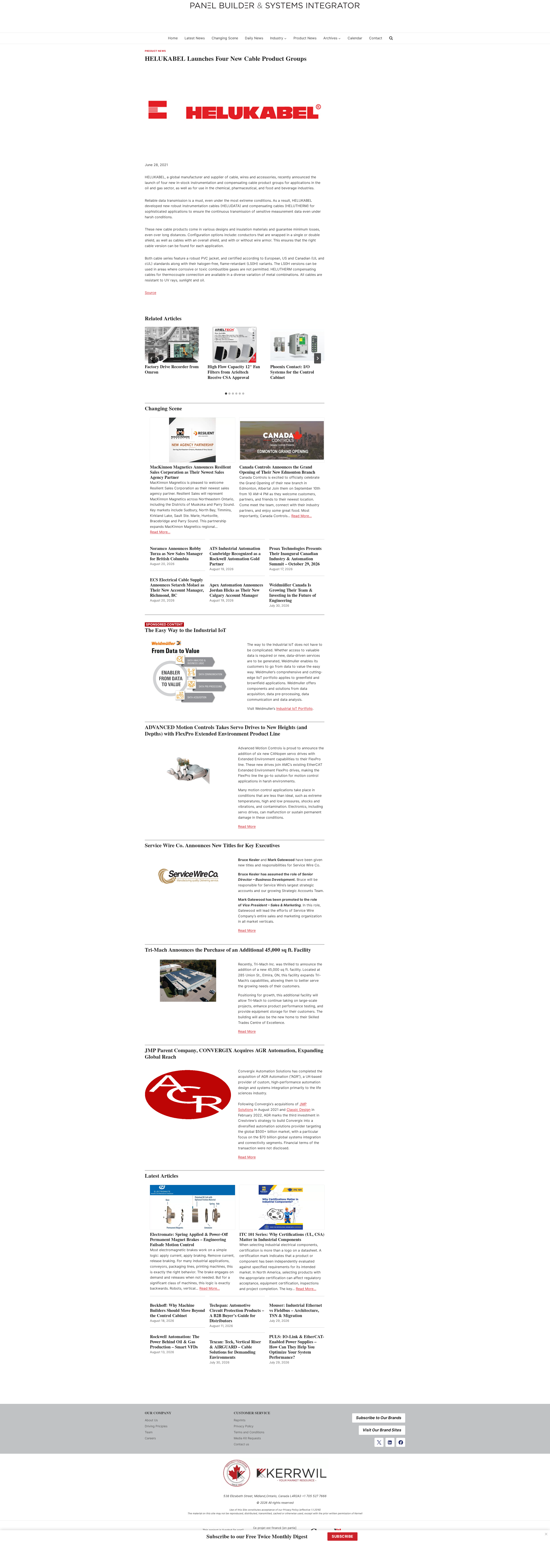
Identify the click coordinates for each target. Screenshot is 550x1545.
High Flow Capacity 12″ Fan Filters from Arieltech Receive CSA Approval (234, 371)
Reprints (239, 1420)
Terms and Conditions (249, 1432)
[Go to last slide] (151, 358)
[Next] (317, 358)
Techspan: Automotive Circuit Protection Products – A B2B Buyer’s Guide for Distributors (236, 1313)
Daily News (254, 38)
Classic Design (298, 1109)
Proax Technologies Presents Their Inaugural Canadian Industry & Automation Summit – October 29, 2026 (295, 556)
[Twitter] (378, 1442)
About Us (151, 1420)
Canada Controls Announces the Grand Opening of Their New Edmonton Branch (277, 469)
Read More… (160, 532)
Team (149, 1432)
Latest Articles (161, 1176)
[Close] (546, 1534)
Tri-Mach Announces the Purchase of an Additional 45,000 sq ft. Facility (228, 950)
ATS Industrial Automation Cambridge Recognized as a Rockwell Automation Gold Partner (235, 556)
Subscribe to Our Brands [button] (378, 1417)
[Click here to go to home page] (153, 38)
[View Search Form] (391, 38)
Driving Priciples (156, 1426)
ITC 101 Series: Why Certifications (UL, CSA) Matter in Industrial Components (281, 1237)
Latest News (195, 38)
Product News (304, 38)
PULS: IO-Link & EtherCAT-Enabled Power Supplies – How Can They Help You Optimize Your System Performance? (296, 1347)
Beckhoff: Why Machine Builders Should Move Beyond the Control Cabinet (177, 1310)
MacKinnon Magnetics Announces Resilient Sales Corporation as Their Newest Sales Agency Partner (190, 472)
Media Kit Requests (247, 1438)
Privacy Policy (244, 1426)
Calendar (355, 38)
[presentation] (172, 345)
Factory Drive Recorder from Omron (172, 369)
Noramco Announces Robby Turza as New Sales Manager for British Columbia (176, 553)
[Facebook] (400, 1442)
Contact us (241, 1444)
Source (150, 292)
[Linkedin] (389, 1442)
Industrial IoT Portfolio (294, 708)
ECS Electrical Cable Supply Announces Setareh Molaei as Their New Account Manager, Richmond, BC (177, 587)
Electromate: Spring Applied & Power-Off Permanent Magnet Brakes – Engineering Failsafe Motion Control (189, 1239)
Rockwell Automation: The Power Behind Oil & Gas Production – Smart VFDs (174, 1342)
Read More (247, 826)
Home (173, 38)
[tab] (226, 393)
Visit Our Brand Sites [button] (382, 1430)
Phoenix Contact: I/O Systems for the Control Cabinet (292, 371)
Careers (150, 1438)
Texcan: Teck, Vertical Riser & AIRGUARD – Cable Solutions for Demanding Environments (235, 1349)
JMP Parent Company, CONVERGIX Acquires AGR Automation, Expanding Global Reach (234, 1053)
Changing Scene (225, 38)
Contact (375, 38)
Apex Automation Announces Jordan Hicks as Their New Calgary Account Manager (236, 590)
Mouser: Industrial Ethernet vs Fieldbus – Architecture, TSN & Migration (295, 1310)
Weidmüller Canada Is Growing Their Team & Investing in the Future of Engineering (292, 592)
